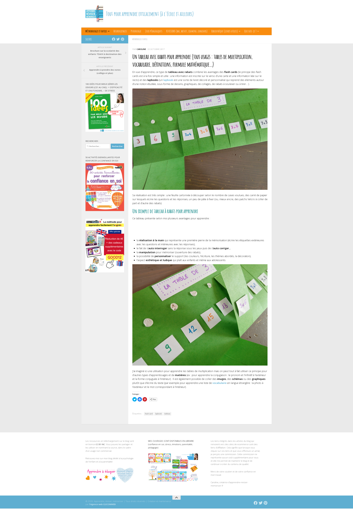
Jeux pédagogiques (153, 31)
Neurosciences (120, 31)
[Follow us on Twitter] (118, 39)
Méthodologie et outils (96, 31)
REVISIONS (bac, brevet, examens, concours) (187, 31)
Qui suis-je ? (250, 31)
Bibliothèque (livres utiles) (224, 31)
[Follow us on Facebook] (113, 39)
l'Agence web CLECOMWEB (102, 504)
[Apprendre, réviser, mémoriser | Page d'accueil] (94, 14)
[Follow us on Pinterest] (122, 39)
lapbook (168, 80)
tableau (167, 414)
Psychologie (136, 31)
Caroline (141, 49)
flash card (149, 414)
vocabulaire (219, 383)
